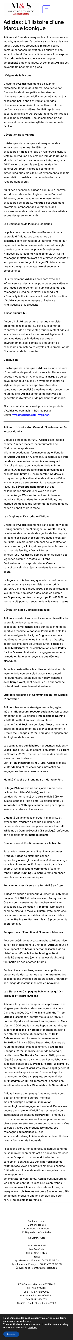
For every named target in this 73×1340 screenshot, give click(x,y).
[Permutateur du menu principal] (46, 9)
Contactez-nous (36, 1221)
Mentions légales (36, 1224)
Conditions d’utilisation (36, 1228)
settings (32, 1327)
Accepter (11, 1334)
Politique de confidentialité (36, 1232)
